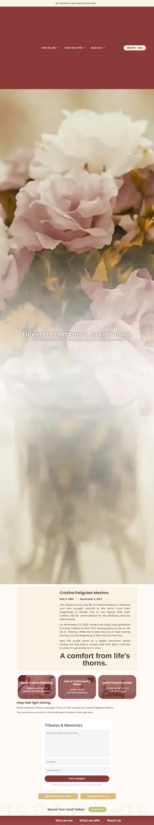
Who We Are (49, 48)
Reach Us (96, 48)
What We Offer (73, 48)
